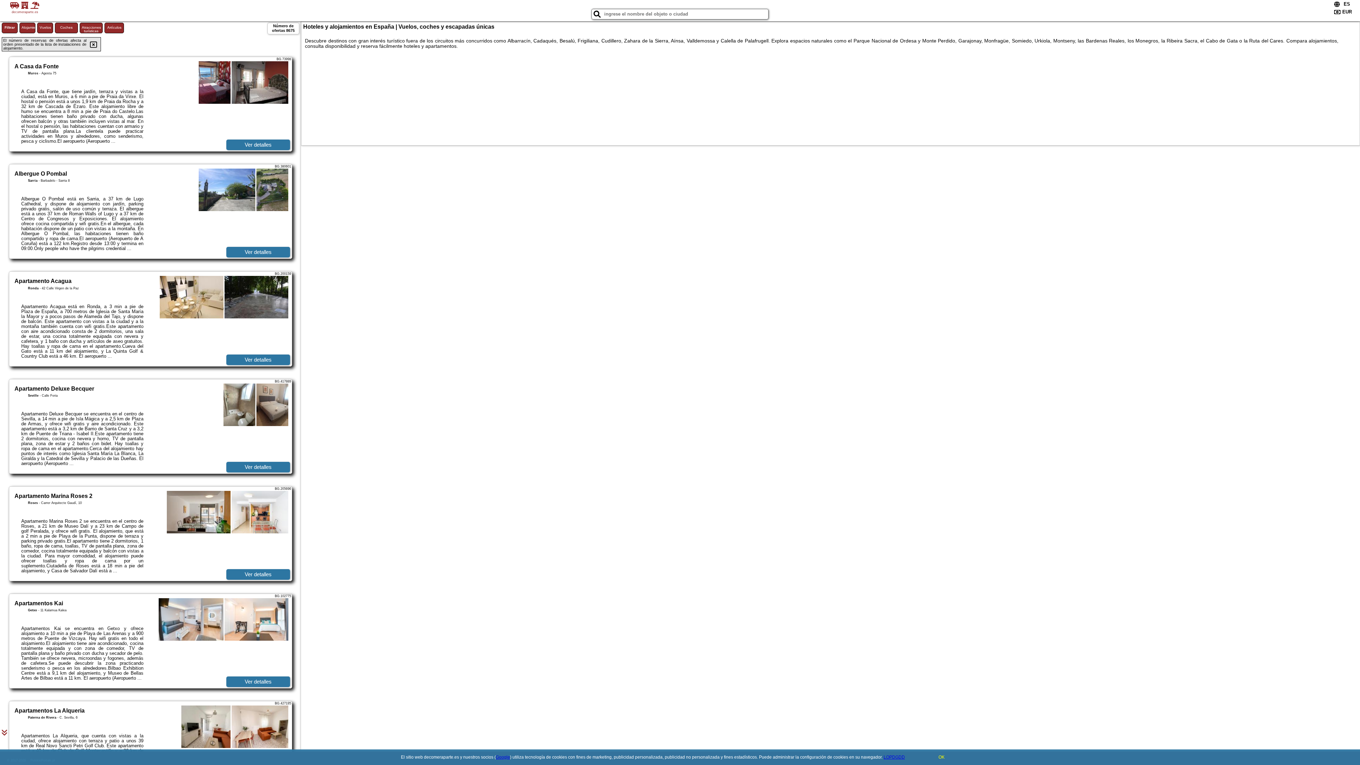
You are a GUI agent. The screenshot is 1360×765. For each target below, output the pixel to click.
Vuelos (45, 27)
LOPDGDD (894, 757)
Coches (66, 27)
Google (503, 757)
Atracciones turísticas (91, 29)
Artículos (114, 27)
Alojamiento (28, 27)
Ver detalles (258, 145)
